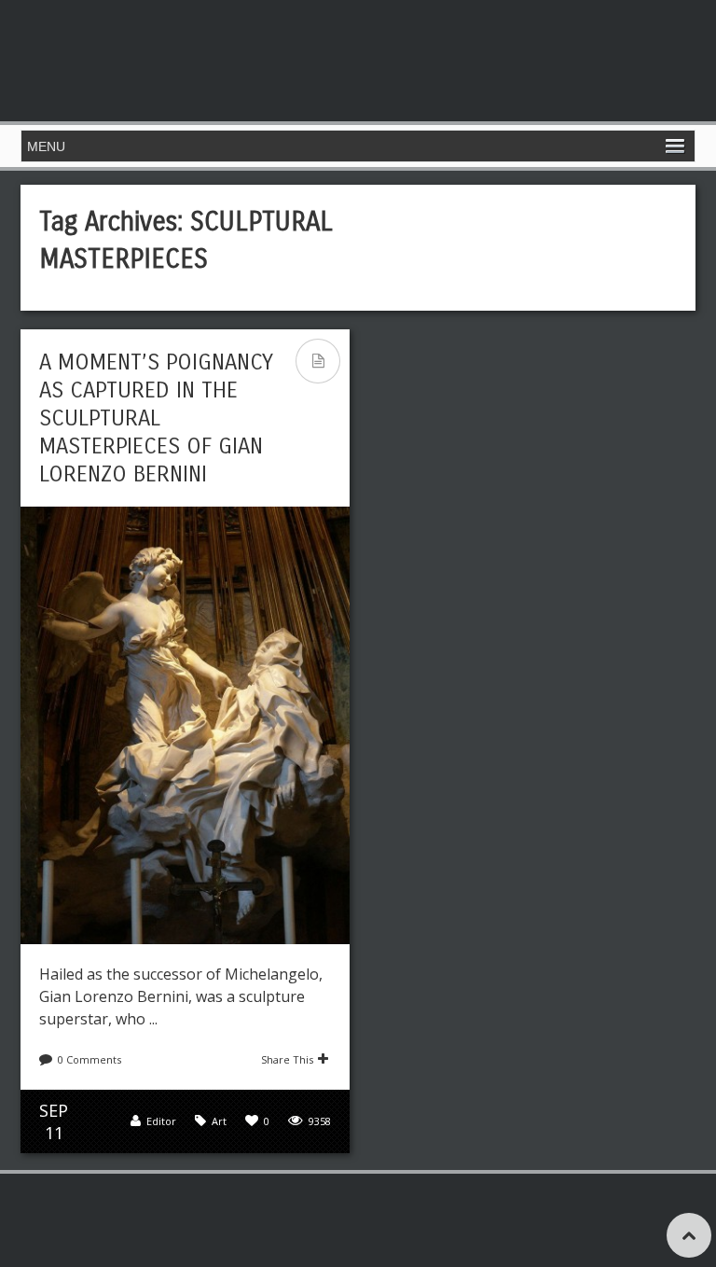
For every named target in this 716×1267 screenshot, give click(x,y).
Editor (161, 1121)
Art (219, 1121)
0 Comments (89, 1059)
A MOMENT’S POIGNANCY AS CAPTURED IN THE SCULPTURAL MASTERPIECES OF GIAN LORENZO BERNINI (156, 418)
